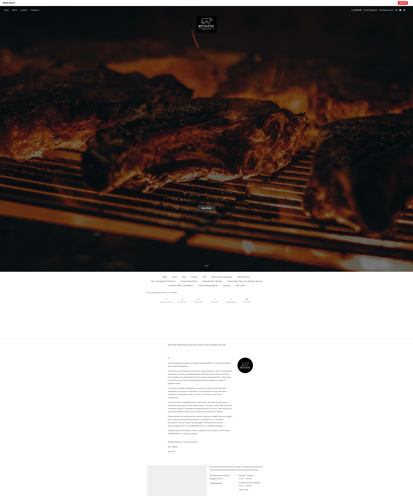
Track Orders (198, 302)
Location (24, 10)
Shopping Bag (230, 302)
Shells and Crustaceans (221, 277)
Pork (184, 277)
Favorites (214, 302)
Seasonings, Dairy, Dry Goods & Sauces (245, 281)
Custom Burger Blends (208, 285)
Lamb (174, 277)
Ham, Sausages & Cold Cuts (163, 281)
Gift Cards (240, 285)
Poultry (194, 277)
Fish (204, 277)
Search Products (166, 302)
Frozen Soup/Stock (189, 281)
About (14, 10)
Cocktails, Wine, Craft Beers (180, 285)
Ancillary (227, 285)
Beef (165, 277)
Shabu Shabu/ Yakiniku (212, 281)
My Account (182, 302)
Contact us (35, 10)
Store (6, 10)
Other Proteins (243, 277)
